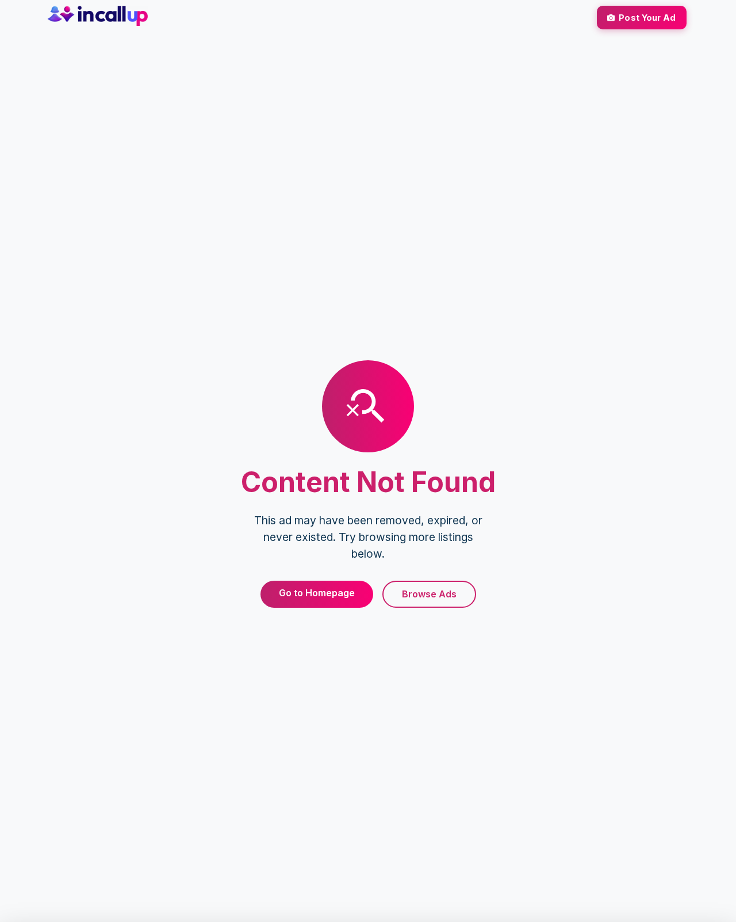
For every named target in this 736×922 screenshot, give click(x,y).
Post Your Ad (647, 17)
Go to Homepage (317, 593)
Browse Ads (429, 594)
